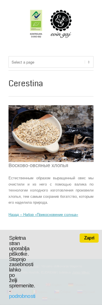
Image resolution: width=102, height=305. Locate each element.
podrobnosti (22, 296)
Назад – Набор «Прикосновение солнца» (43, 214)
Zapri (89, 237)
